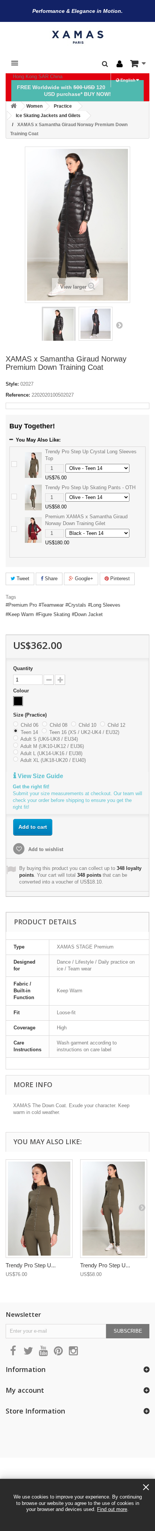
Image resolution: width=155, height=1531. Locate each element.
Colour (21, 691)
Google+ (83, 578)
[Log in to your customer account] (119, 64)
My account (25, 1390)
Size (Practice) (30, 715)
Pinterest (119, 578)
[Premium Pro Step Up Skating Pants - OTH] (113, 1208)
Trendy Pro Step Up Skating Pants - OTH (90, 487)
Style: (12, 384)
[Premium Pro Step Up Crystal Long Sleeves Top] (39, 1208)
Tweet (22, 578)
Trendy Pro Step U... (31, 1265)
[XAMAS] (77, 37)
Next (119, 325)
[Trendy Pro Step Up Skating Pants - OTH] (33, 497)
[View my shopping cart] (138, 63)
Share (50, 578)
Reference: (18, 395)
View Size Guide (39, 776)
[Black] (18, 701)
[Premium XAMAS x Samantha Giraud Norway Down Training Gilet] (33, 529)
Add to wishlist (45, 849)
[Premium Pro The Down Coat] (58, 331)
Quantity (23, 668)
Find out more (112, 1509)
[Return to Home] (13, 106)
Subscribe (128, 1331)
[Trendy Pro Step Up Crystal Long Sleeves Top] (33, 464)
